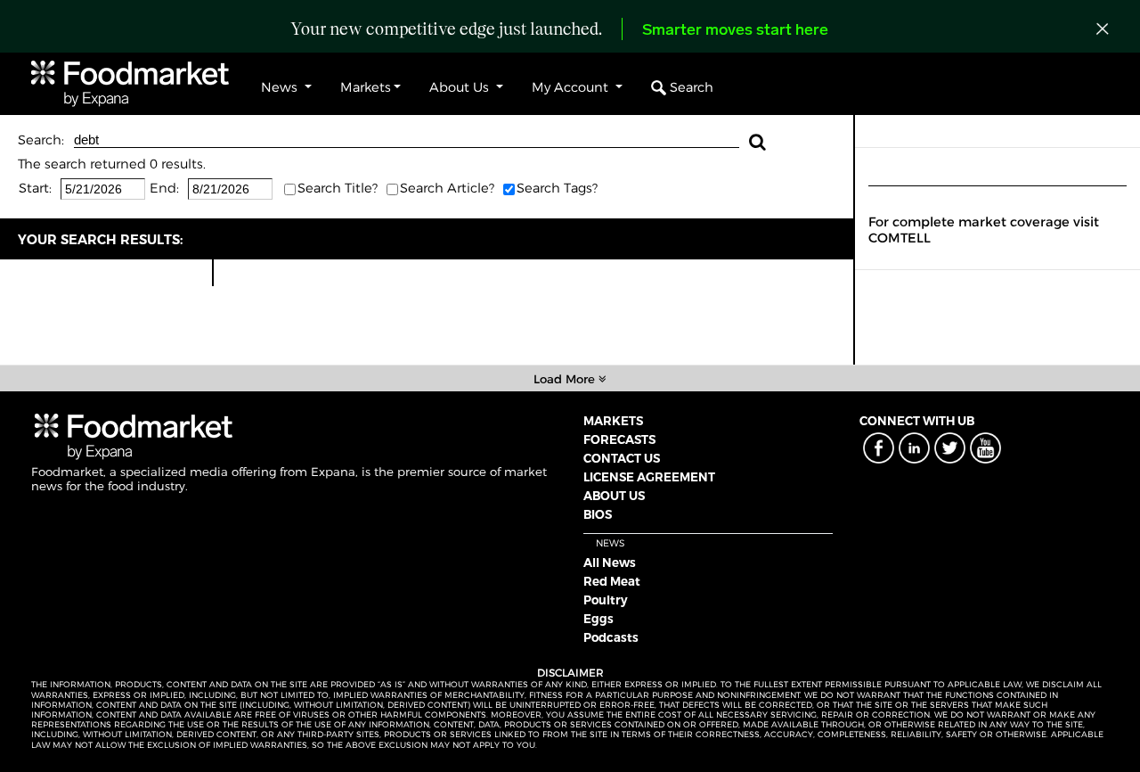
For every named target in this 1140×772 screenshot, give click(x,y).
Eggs (598, 619)
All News (609, 562)
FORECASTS (619, 439)
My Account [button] (572, 87)
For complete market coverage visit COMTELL (983, 230)
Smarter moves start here (735, 31)
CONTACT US (621, 458)
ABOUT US (614, 496)
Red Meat (611, 581)
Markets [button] (365, 87)
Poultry (605, 600)
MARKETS (613, 421)
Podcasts (611, 637)
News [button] (281, 87)
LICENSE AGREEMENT (649, 477)
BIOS (597, 514)
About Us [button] (461, 87)
